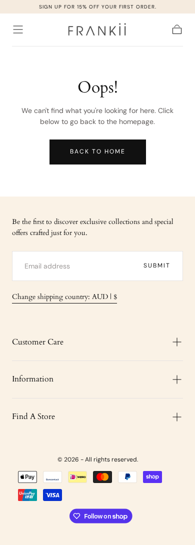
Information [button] (33, 379)
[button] (18, 30)
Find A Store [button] (33, 416)
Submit (157, 266)
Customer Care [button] (38, 342)
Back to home (98, 152)
